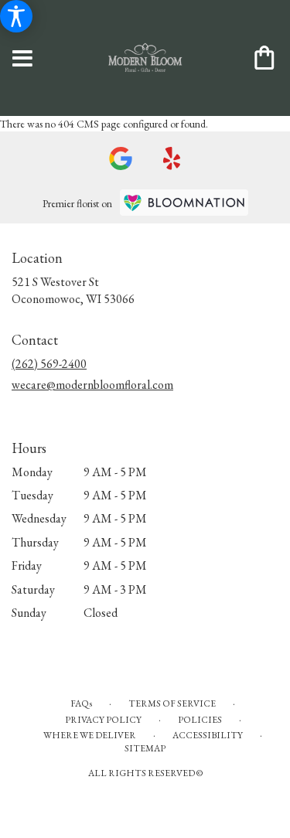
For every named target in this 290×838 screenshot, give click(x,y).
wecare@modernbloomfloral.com (92, 384)
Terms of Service (172, 703)
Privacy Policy (103, 720)
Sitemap (145, 748)
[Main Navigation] (22, 59)
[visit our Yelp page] (172, 158)
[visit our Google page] (121, 158)
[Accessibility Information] (16, 16)
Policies (200, 720)
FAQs (81, 703)
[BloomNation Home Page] (184, 202)
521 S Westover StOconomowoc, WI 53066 (73, 290)
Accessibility (207, 735)
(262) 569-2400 (49, 364)
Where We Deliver (89, 735)
